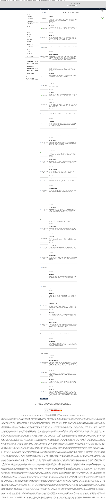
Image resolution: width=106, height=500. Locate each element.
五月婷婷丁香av (83, 436)
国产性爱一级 (69, 484)
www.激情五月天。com (71, 481)
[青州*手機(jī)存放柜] (44, 238)
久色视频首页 (44, 461)
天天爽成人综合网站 (17, 467)
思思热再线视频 (30, 428)
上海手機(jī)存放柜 (51, 379)
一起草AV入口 (15, 492)
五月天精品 (89, 465)
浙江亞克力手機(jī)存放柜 (52, 207)
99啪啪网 (49, 435)
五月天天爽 (49, 467)
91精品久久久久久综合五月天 (46, 430)
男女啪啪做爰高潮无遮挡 (31, 498)
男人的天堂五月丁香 (25, 430)
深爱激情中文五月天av (7, 473)
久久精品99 (68, 427)
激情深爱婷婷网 (31, 431)
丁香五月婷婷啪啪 (28, 432)
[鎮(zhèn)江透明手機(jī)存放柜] (44, 248)
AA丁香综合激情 (22, 455)
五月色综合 (54, 480)
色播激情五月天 (40, 455)
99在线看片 (6, 477)
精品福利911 (80, 435)
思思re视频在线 (15, 485)
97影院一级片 (29, 496)
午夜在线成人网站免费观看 (63, 456)
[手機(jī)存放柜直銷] (44, 286)
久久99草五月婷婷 (102, 428)
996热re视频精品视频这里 (88, 497)
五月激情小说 (39, 422)
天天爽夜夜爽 (82, 476)
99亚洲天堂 (24, 497)
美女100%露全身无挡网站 (30, 472)
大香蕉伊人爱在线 (79, 431)
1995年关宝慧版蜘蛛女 (47, 468)
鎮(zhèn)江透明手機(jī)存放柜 (53, 245)
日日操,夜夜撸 (10, 422)
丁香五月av (41, 443)
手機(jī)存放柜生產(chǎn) (52, 312)
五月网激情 (29, 464)
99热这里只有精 (48, 481)
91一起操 (72, 493)
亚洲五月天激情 (32, 456)
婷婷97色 (73, 457)
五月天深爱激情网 (13, 448)
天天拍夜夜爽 (89, 440)
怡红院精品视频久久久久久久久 (56, 484)
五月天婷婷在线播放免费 (87, 468)
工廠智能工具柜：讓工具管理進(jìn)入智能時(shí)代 (30, 74)
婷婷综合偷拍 (81, 428)
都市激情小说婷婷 (86, 428)
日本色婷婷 (47, 463)
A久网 (87, 444)
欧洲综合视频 (65, 488)
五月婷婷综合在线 (21, 494)
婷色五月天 (34, 436)
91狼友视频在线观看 (60, 490)
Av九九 (39, 489)
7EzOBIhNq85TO (52, 498)
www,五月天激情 (67, 418)
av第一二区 (100, 436)
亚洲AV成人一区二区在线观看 (99, 418)
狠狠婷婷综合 (61, 497)
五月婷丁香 (41, 440)
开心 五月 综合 (9, 496)
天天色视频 (62, 448)
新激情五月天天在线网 (90, 422)
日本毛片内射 (84, 461)
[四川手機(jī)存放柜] (44, 95)
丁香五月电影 (53, 447)
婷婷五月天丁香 (22, 459)
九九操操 (83, 456)
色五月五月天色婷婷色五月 (34, 497)
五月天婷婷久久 (74, 456)
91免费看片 (54, 477)
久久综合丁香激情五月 (31, 481)
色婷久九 (103, 461)
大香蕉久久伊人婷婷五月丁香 (31, 439)
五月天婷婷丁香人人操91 (66, 459)
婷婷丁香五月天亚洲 (85, 435)
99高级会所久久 (75, 465)
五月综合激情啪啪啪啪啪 (18, 488)
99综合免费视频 (14, 481)
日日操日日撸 (8, 489)
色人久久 (78, 418)
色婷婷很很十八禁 (56, 476)
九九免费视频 (36, 473)
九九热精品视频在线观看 (24, 444)
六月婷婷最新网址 (15, 452)
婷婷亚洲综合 (6, 428)
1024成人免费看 (32, 418)
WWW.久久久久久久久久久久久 (89, 434)
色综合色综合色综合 (64, 484)
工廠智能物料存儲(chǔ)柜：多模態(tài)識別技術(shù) (30, 67)
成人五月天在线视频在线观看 (39, 439)
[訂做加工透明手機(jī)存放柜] (44, 114)
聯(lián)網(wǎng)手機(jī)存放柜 (53, 54)
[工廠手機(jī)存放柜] (44, 28)
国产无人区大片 (100, 477)
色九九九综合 (56, 422)
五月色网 (17, 469)
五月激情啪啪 (3, 430)
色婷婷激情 (102, 447)
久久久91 (68, 496)
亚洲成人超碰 (19, 436)
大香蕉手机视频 (9, 432)
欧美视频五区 (100, 481)
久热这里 (92, 469)
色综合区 (22, 447)
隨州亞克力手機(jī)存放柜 (52, 226)
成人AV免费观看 (20, 428)
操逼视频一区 (23, 432)
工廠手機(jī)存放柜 (30, 16)
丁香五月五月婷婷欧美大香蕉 (45, 472)
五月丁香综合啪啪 (64, 496)
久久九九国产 (93, 418)
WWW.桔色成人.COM (42, 498)
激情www (100, 439)
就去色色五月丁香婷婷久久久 (18, 418)
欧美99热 (86, 489)
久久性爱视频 (12, 490)
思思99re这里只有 (62, 472)
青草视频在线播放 (54, 493)
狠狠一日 (55, 440)
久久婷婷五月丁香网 (11, 428)
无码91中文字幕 (36, 490)
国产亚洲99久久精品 (55, 439)
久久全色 (37, 465)
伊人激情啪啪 (10, 419)
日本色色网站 (95, 451)
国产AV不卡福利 (64, 492)
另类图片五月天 (10, 485)
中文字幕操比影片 (51, 497)
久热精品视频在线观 (56, 455)
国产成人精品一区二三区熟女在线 (63, 461)
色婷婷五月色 (22, 427)
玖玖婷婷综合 (86, 465)
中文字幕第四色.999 (62, 476)
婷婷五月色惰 (54, 418)
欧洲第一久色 (38, 476)
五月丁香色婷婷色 (5, 494)
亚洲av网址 (100, 431)
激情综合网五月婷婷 (12, 459)
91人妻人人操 (3, 476)
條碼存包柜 (69, 404)
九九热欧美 (77, 498)
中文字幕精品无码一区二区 (65, 434)
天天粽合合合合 (90, 460)
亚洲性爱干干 (14, 419)
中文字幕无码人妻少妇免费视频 (76, 444)
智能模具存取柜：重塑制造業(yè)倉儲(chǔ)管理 (30, 68)
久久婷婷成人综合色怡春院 (56, 443)
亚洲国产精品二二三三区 (101, 455)
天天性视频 (96, 455)
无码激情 (58, 460)
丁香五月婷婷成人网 (16, 489)
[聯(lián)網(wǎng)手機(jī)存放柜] (44, 57)
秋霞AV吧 (65, 469)
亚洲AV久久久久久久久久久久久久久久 (13, 451)
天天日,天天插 (64, 439)
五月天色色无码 (69, 439)
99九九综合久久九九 (89, 463)
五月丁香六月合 (59, 436)
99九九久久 (50, 469)
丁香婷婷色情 (19, 448)
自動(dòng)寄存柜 (29, 39)
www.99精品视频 (89, 488)
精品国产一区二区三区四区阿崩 (29, 473)
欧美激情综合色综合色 (61, 467)
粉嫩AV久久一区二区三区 (15, 443)
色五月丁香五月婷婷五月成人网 (16, 465)
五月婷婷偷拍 (96, 444)
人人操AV (49, 440)
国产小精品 (53, 469)
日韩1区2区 (59, 468)
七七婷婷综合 (28, 456)
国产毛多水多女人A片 (27, 427)
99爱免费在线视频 (79, 494)
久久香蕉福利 (33, 461)
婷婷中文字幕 (20, 461)
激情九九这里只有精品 (22, 443)
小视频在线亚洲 (13, 472)
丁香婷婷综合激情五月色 (24, 436)
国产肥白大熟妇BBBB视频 (40, 468)
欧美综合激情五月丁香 (14, 493)
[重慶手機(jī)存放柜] (44, 372)
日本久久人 (33, 460)
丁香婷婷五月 (91, 472)
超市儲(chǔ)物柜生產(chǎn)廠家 (53, 360)
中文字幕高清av (4, 468)
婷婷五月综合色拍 (95, 481)
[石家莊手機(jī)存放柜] (44, 353)
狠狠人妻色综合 (35, 484)
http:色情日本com (58, 477)
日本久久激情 (30, 459)
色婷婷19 (54, 465)
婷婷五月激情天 (58, 448)
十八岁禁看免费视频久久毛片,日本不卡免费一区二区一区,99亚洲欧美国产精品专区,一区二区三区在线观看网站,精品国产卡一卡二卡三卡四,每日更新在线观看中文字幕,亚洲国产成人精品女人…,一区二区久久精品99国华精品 (32, 0)
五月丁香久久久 (59, 492)
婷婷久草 (15, 423)
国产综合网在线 (37, 418)
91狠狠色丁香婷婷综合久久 (80, 427)
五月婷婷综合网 (29, 457)
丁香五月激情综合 (14, 461)
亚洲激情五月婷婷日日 (73, 468)
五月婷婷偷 (80, 493)
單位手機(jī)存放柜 (30, 18)
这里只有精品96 (76, 432)
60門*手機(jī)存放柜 (51, 121)
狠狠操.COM (86, 467)
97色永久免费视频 (14, 480)
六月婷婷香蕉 (100, 423)
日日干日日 (23, 481)
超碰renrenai (90, 448)
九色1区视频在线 (71, 434)
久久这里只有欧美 (48, 461)
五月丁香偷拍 (24, 435)
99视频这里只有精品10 (20, 426)
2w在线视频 (100, 490)
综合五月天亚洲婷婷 (9, 481)
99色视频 (52, 440)
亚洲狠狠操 (13, 435)
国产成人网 (80, 430)
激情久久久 (102, 489)
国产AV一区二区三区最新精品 (45, 434)
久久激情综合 (88, 430)
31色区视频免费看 (35, 428)
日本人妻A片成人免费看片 (8, 455)
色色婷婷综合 (4, 496)
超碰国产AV (92, 455)
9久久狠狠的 (24, 439)
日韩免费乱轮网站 (80, 443)
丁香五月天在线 (12, 457)
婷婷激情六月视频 (18, 432)
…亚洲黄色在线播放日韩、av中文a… (42, 435)
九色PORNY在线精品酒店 (75, 430)
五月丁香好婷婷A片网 (73, 472)
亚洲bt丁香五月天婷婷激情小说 (23, 422)
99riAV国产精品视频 (43, 494)
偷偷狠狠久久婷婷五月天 (12, 427)
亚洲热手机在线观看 (73, 427)
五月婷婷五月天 (94, 484)
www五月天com (36, 431)
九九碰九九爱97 (24, 480)
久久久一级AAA (100, 422)
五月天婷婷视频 (6, 459)
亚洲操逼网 (89, 489)
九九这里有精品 (28, 434)
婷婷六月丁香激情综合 (64, 493)
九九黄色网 (50, 465)
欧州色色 (19, 493)
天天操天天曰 (9, 444)
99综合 (49, 432)
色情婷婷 (89, 496)
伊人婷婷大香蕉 (84, 444)
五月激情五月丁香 (29, 452)
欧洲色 (32, 432)
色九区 (68, 456)
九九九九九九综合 (37, 460)
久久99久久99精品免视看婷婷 (50, 485)
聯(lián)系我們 (75, 9)
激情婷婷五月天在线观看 (7, 434)
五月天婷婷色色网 (53, 459)
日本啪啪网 (22, 477)
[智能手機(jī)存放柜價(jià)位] (44, 258)
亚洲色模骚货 (9, 436)
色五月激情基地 (9, 435)
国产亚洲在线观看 (53, 444)
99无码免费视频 (33, 468)
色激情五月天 (29, 447)
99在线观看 (43, 459)
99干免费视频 (95, 476)
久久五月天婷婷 (37, 440)
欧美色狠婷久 (68, 472)
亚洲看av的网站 (17, 459)
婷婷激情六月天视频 (99, 459)
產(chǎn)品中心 (42, 9)
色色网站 (54, 434)
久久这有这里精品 (84, 419)
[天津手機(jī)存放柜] (44, 391)
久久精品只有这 (88, 459)
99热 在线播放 (45, 455)
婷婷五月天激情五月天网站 (59, 427)
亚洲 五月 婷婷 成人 (19, 419)
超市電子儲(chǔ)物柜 (30, 44)
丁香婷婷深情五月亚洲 (36, 480)
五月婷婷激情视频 (46, 492)
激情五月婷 (25, 490)
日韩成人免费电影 (11, 467)
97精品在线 (30, 436)
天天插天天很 (94, 439)
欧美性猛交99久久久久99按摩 (46, 484)
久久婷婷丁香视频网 (21, 485)
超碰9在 (100, 464)
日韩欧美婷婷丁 (17, 473)
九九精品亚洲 (76, 490)
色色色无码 (65, 481)
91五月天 (86, 480)
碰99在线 (76, 422)
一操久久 (72, 455)
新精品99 (29, 440)
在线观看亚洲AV (88, 492)
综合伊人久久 (73, 422)
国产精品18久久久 (36, 443)
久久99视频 (29, 423)
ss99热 (47, 448)
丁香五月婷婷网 (67, 468)
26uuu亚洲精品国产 (64, 422)
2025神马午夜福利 (50, 490)
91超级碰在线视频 (67, 448)
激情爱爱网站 (18, 472)
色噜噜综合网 (18, 455)
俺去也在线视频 (76, 428)
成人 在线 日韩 (52, 494)
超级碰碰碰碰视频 (101, 444)
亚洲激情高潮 (43, 463)
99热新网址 (36, 472)
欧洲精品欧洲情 (41, 444)
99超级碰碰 (13, 473)
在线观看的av (41, 419)
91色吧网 (45, 489)
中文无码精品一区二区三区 (81, 455)
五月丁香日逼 (96, 431)
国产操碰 (74, 419)
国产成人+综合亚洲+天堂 (29, 443)
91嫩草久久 (33, 440)
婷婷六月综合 (18, 476)
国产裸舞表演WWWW (45, 497)
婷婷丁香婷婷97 (24, 464)
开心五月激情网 (4, 465)
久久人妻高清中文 (31, 469)
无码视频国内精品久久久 (43, 490)
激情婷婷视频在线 (20, 492)
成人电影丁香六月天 (5, 480)
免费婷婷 (50, 493)
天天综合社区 (6, 422)
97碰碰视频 (103, 456)
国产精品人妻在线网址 (41, 423)
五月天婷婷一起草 (27, 489)
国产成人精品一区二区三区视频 (43, 477)
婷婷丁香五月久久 (22, 489)
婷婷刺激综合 (13, 444)
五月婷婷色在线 (96, 422)
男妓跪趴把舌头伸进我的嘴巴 (49, 457)
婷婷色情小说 (86, 418)
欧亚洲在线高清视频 (73, 476)
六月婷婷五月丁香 (62, 455)
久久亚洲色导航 (90, 451)
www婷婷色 (75, 448)
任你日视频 (51, 492)
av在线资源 (62, 447)
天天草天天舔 (47, 498)
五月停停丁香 (84, 457)
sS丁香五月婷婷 (29, 494)
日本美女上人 (91, 493)
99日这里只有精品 (55, 452)
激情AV (76, 435)
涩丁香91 (8, 484)
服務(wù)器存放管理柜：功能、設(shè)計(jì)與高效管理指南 (30, 70)
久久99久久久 (57, 489)
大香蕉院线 (76, 497)
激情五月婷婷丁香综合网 (69, 465)
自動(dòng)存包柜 (29, 36)
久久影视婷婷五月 (41, 452)
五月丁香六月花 (95, 494)
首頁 (68, 12)
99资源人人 (31, 484)
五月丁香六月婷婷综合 (37, 485)
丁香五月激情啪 (8, 493)
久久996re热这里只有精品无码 (54, 456)
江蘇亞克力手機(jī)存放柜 (52, 159)
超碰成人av (85, 476)
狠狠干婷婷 (87, 485)
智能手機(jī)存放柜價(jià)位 (52, 255)
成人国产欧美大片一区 (12, 497)
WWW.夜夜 (93, 419)
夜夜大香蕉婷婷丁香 (96, 480)
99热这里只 (30, 422)
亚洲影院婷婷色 (76, 434)
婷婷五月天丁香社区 (33, 467)
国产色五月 (40, 465)
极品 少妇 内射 (62, 480)
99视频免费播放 (6, 463)
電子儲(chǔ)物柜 (29, 41)
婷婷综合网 (13, 432)
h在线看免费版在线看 (77, 459)
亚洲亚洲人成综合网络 (30, 490)
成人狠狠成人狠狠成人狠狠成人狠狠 (22, 423)
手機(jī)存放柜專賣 (51, 274)
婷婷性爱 (44, 431)
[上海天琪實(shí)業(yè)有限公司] (45, 3)
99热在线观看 (71, 443)
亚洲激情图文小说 (79, 488)
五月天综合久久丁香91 (48, 488)
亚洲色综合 (79, 477)
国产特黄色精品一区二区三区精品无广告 (85, 469)
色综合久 (70, 494)
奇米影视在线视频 (17, 496)
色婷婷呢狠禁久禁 (72, 435)
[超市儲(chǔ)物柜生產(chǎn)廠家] (44, 363)
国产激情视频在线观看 (24, 493)
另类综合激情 (36, 492)
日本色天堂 (13, 496)
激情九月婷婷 (60, 439)
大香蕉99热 (98, 447)
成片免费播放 (61, 488)
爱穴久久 (98, 439)
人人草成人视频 (70, 419)
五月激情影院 (12, 456)
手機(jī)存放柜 (29, 14)
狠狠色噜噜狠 (69, 432)
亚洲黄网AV (34, 459)
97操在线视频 (68, 464)
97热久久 (22, 460)
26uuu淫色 (36, 498)
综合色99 (41, 496)
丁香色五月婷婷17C (70, 492)
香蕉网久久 (18, 460)
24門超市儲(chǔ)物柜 (30, 46)
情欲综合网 (95, 469)
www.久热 (46, 469)
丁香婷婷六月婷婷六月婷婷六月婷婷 (94, 428)
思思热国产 (84, 422)
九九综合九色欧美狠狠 (34, 423)
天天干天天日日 (4, 436)
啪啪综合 (45, 439)
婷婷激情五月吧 (5, 419)
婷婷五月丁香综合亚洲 (100, 440)
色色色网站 (9, 480)
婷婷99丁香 (61, 464)
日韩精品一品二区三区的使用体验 (40, 469)
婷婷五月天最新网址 (55, 468)
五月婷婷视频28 (17, 444)
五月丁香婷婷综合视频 (55, 423)
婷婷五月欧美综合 (97, 426)
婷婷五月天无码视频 (27, 477)
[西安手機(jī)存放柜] (44, 85)
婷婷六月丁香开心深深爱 (63, 460)
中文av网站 (22, 448)
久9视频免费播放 (94, 448)
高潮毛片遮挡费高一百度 (90, 431)
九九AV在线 (25, 460)
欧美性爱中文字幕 (65, 419)
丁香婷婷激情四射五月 (56, 463)
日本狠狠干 (65, 447)
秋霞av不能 (95, 434)
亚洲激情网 (14, 477)
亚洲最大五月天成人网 (18, 456)
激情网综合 (32, 477)
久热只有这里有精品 (94, 430)
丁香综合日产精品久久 (70, 451)
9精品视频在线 (73, 498)
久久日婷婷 (98, 467)
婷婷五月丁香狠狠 (34, 457)
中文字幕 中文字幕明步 (4, 451)
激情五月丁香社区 (80, 490)
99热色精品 (26, 448)
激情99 (52, 476)
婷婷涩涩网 (22, 496)
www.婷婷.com (96, 423)
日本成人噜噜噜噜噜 (33, 476)
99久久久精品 (46, 440)
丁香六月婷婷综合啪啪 (74, 477)
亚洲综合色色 (45, 464)
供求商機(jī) (55, 9)
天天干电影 (81, 418)
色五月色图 (29, 460)
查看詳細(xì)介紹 (51, 22)
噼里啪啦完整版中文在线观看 (65, 435)
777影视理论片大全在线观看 (6, 431)
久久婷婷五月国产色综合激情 (57, 419)
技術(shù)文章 (62, 9)
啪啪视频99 (20, 457)
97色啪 (95, 447)
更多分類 (28, 26)
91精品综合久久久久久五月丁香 (79, 426)
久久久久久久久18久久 (96, 452)
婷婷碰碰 (65, 490)
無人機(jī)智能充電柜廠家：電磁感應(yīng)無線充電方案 (30, 63)
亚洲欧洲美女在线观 (57, 494)
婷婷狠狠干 (49, 464)
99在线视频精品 (82, 439)
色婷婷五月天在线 (4, 443)
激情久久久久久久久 (64, 440)
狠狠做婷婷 (101, 488)
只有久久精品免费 (67, 455)
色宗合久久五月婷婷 (31, 485)
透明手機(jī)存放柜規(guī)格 (53, 188)
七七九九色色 (69, 477)
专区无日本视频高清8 (37, 447)
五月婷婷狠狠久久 (28, 461)
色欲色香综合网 (81, 465)
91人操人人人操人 (58, 465)
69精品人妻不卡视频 (47, 444)
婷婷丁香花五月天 (14, 431)
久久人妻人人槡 (21, 452)
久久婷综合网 (79, 448)
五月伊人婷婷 (87, 464)
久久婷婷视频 (24, 457)
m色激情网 (69, 422)
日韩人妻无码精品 (96, 472)
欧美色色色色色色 (22, 451)
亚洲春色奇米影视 (91, 467)
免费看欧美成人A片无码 (47, 447)
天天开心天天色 (72, 426)
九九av (44, 443)
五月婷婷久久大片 (42, 456)
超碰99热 (93, 435)
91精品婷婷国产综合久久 (60, 444)
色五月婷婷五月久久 (79, 419)
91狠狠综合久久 (23, 468)
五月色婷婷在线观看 (38, 461)
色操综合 (60, 423)
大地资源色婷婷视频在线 (31, 493)
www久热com (61, 430)
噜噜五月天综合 (87, 455)
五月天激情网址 (83, 485)
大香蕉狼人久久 (100, 476)
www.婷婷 (59, 496)
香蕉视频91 (46, 432)
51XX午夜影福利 (29, 480)
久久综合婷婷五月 (50, 455)
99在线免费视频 (14, 460)
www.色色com (7, 476)
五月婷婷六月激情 (98, 419)
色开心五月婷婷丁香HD (17, 430)
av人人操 (25, 494)
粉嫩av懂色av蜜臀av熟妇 (33, 451)
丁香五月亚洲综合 (6, 497)
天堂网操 (39, 472)
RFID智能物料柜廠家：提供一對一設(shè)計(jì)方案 (30, 61)
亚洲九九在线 (95, 460)
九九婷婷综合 (66, 444)
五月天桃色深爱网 (47, 428)
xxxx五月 (52, 481)
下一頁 (42, 398)
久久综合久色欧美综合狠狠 (46, 422)
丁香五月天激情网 (65, 497)
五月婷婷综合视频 (48, 459)
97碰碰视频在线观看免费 (86, 481)
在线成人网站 (65, 457)
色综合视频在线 (4, 432)
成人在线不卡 (28, 497)
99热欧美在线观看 (61, 481)
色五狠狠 (63, 485)
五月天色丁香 (36, 419)
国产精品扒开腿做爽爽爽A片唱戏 (94, 464)
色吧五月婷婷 (40, 473)
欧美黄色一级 (79, 472)
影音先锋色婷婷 (48, 460)
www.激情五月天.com (63, 432)
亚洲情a (11, 489)
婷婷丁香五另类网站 (14, 434)
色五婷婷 (67, 443)
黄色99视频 (94, 457)
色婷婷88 (20, 431)
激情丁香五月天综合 (22, 469)
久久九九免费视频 (33, 434)
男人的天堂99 (99, 430)
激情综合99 (33, 448)
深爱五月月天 (49, 439)
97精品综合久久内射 (34, 435)
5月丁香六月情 (64, 423)
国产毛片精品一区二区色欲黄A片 (38, 427)
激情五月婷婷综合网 (62, 452)
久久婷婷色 (92, 496)
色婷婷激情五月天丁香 (68, 467)
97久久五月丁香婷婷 (15, 468)
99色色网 (25, 452)
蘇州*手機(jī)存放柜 (51, 102)
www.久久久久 (39, 434)
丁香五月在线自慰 (53, 460)
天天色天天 (84, 494)
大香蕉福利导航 (94, 488)
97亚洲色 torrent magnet (28, 465)
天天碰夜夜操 (22, 473)
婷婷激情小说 (49, 426)
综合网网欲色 (69, 457)
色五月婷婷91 (81, 422)
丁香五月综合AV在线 (50, 419)
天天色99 (24, 418)
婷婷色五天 (80, 452)
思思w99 (95, 467)
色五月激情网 (10, 477)
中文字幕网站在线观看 (27, 426)
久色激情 (79, 464)
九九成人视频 (34, 465)
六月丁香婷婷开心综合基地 (93, 477)
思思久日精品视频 (3, 456)
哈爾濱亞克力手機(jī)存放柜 (53, 217)
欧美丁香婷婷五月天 (19, 435)
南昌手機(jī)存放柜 (51, 73)
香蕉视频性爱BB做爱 (74, 418)
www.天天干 (27, 469)
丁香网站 (22, 465)
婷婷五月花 (47, 456)
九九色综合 (54, 492)
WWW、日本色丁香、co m (5, 452)
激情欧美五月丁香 (57, 472)
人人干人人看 (64, 465)
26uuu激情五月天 (59, 418)
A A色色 (89, 418)
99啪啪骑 (26, 481)
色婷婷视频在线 (9, 468)
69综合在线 (24, 419)
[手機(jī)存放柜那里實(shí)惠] (44, 325)
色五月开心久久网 (94, 465)
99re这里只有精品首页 (34, 426)
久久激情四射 (48, 427)
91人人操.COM (75, 436)
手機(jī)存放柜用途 (51, 293)
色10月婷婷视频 (37, 456)
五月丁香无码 (52, 472)
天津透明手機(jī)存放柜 (52, 150)
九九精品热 (32, 419)
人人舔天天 (84, 463)
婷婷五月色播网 (90, 480)
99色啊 (13, 430)
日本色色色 (72, 463)
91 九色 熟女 (70, 473)
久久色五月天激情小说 (85, 493)
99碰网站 (87, 477)
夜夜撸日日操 (30, 463)
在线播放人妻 (76, 463)
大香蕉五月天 (84, 488)
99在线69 (2, 427)
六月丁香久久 (61, 469)
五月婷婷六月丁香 (54, 430)
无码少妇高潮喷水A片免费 (97, 493)
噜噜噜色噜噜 (76, 464)
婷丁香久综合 (20, 434)
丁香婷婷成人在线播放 (35, 444)
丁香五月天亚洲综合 (38, 493)
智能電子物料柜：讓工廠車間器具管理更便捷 (30, 72)
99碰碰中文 (70, 444)
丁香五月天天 (22, 440)
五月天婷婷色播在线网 (58, 473)
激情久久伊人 (55, 490)
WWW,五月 (58, 493)
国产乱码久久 (43, 488)
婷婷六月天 (100, 480)
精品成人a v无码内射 (66, 494)
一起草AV (4, 481)
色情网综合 (4, 444)
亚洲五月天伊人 (88, 447)
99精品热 (25, 447)
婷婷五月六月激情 (67, 463)
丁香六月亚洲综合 (13, 464)
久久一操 (92, 447)
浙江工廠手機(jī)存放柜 (52, 178)
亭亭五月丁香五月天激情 (16, 447)
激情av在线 (99, 434)
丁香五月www (72, 428)
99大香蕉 (70, 480)
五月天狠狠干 (90, 419)
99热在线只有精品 (80, 451)
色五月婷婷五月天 (21, 484)
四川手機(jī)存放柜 (51, 92)
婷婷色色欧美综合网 (80, 468)
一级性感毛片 (57, 485)
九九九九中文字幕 (44, 467)
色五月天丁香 (5, 435)
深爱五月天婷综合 (89, 457)
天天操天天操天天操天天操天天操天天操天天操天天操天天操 (77, 447)
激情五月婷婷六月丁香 (100, 460)
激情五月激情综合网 (25, 431)
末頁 (46, 398)
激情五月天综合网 (90, 476)
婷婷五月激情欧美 (69, 469)
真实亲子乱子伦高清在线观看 (65, 428)
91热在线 (59, 422)
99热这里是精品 (38, 467)
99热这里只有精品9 (94, 440)
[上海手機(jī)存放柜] (44, 382)
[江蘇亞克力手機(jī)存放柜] (44, 162)
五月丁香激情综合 (16, 490)
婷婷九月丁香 (42, 432)
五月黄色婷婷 (97, 435)
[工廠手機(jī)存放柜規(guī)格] (44, 172)
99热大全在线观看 (91, 444)
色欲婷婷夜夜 (6, 427)
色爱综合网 (16, 428)
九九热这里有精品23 (85, 448)
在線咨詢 (68, 9)
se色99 (32, 427)
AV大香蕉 (98, 488)
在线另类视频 (52, 436)
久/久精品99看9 (57, 447)
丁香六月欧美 (51, 496)
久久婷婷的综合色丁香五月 (63, 489)
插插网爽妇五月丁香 (95, 490)
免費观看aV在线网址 (55, 488)
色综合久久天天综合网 (90, 423)
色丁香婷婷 (82, 459)
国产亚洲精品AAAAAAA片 (96, 463)
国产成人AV (71, 459)
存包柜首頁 (29, 9)
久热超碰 (44, 427)
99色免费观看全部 (81, 497)
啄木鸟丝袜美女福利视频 (51, 448)
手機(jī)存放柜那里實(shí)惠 (53, 322)
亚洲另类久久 (24, 434)
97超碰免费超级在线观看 (94, 436)
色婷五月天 (56, 461)
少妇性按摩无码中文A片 (46, 473)
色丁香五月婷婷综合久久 (88, 439)
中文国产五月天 (55, 496)
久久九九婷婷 (93, 468)
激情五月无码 (102, 427)
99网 (69, 426)
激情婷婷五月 (5, 472)
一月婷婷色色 (43, 451)
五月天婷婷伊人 (98, 457)
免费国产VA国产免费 (62, 431)
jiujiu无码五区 (11, 494)
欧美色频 (19, 468)
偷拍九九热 (23, 461)
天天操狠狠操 (46, 452)
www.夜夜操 (5, 492)
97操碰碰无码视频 (9, 461)
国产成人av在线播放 (37, 432)
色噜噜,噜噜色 (85, 460)
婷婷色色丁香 (13, 488)
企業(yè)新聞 (48, 9)
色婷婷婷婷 (82, 464)
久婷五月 (52, 434)
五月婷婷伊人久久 (40, 492)
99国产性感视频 (47, 436)
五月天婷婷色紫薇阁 (65, 473)
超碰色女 (64, 427)
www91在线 (52, 422)
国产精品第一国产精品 (64, 426)
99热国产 (32, 447)
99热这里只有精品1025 (78, 481)
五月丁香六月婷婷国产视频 (88, 427)
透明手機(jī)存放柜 (30, 23)
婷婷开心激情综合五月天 (75, 467)
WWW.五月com (69, 485)
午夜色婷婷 (50, 463)
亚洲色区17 (8, 426)
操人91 (8, 492)
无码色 (91, 443)
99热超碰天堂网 (64, 477)
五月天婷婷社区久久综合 (9, 423)
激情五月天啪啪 (58, 428)
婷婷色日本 (2, 473)
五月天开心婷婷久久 (14, 426)
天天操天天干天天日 (49, 431)
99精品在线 (9, 443)
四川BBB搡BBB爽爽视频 (75, 423)
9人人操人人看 (78, 473)
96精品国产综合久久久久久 (101, 451)
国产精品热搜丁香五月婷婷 (35, 496)
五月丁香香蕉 (8, 488)
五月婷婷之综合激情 (70, 436)
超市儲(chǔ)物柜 (77, 3)
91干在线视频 (76, 493)
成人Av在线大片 (57, 432)
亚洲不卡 (101, 494)
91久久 (58, 430)
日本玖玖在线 (18, 477)
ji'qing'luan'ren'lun (75, 492)
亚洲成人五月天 (90, 452)
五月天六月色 (34, 494)
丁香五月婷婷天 (27, 451)
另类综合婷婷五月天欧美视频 (7, 440)
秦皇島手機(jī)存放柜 (52, 341)
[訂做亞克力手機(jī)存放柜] (44, 143)
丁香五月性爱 (52, 427)
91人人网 (73, 473)
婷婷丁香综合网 (81, 484)
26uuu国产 (75, 455)
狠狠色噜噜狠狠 (19, 480)
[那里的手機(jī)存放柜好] (44, 334)
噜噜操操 (53, 461)
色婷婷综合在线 (81, 434)
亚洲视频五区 (80, 463)
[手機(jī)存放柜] (44, 18)
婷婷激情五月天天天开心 (8, 460)
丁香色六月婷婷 (88, 436)
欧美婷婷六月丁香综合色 (75, 439)
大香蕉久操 (97, 468)
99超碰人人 (67, 431)
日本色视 (69, 493)
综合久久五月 (82, 480)
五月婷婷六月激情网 (98, 456)
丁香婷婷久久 (28, 435)
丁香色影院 (86, 426)
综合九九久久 (72, 496)
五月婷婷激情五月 (70, 488)
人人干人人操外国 (85, 452)
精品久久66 (90, 435)
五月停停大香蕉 (83, 477)
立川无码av (28, 476)
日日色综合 (92, 492)
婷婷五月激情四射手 (48, 443)
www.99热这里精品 (56, 457)
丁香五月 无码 (100, 473)
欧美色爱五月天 (52, 473)
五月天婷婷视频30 (12, 469)
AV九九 (18, 431)
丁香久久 (25, 496)
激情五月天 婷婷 (58, 426)
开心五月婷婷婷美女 (87, 443)
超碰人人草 (11, 492)
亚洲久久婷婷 (50, 477)
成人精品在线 (44, 493)
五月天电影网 (93, 459)
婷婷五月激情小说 (38, 459)
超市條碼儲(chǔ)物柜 (30, 49)
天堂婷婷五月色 (44, 426)
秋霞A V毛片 (73, 485)
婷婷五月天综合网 (13, 436)
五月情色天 (98, 465)
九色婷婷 (42, 447)
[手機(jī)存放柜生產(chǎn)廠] (44, 306)
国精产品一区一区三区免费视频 (80, 489)
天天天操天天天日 (48, 451)
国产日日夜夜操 (4, 484)
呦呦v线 (64, 464)
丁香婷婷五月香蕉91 (97, 492)
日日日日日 (71, 448)
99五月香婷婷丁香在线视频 (6, 469)
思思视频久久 (67, 452)
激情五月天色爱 (26, 484)
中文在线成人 (11, 452)
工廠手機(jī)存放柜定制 (52, 35)
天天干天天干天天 (33, 464)
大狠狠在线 (61, 457)
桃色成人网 (38, 494)
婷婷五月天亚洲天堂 (75, 469)
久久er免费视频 (16, 484)
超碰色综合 (63, 468)
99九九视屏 (27, 418)
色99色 (48, 496)
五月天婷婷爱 (93, 456)
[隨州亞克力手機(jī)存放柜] (44, 229)
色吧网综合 (57, 480)
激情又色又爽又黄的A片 (72, 431)
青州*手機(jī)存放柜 (51, 236)
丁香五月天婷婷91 (89, 473)
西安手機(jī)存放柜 (51, 83)
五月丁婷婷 (9, 448)
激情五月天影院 (34, 422)
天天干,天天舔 (40, 484)
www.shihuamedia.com (64, 403)
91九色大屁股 (67, 476)
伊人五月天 (73, 480)
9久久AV (26, 459)
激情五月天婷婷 (49, 418)
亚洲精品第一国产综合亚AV (40, 436)
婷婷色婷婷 (98, 484)
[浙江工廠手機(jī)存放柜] (44, 181)
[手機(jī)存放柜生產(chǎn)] (44, 315)
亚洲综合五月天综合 (99, 432)
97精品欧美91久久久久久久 (8, 439)
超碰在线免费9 (74, 494)
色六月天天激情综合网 (76, 440)
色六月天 (70, 456)
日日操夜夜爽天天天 (5, 467)
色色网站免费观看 (102, 452)
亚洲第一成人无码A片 (83, 440)
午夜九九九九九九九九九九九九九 (17, 439)
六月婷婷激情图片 (68, 423)
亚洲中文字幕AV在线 (40, 464)
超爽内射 (55, 436)
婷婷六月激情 (65, 451)
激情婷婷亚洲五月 (52, 428)
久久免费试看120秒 (95, 473)
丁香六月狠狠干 (84, 431)
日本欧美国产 (57, 497)
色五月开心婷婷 (102, 426)
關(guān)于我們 (35, 9)
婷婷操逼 (85, 423)
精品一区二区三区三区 (70, 490)
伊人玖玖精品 (52, 432)
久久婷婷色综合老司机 (54, 467)
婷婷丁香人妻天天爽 (55, 431)
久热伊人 (98, 494)
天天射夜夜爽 (81, 423)
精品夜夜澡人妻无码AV (54, 451)
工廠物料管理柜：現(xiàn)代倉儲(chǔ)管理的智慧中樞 (30, 65)
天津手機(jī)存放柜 (51, 389)
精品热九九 (63, 498)
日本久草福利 (52, 489)
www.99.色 (93, 426)
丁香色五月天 (11, 447)
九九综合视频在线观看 (48, 480)
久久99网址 (42, 489)
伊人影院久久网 (35, 463)
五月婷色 (68, 460)
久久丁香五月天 (75, 443)
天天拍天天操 (41, 431)
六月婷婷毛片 (28, 419)
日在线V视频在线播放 (29, 455)
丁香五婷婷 (59, 440)
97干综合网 (8, 456)
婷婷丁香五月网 (64, 436)
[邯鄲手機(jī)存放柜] (44, 267)
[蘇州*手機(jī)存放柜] (44, 104)
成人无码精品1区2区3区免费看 (83, 432)
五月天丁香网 (56, 481)
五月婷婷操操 (86, 451)
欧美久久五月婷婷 (62, 443)
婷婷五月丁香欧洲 (70, 440)
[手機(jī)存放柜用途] (44, 296)
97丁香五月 (45, 419)
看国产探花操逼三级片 (82, 492)
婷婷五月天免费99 (71, 497)
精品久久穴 (39, 451)
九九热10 (38, 457)
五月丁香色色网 (44, 418)
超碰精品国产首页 (59, 459)
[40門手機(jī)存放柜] (44, 47)
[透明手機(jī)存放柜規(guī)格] (44, 191)
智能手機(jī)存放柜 (30, 21)
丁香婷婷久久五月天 (79, 461)
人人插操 (29, 448)
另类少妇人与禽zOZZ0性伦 (55, 464)
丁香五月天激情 (58, 435)
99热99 (10, 463)
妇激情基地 (44, 496)
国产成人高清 (36, 477)
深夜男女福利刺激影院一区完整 (25, 467)
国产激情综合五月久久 (8, 430)
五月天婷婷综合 (25, 428)
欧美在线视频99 (62, 463)
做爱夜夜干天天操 (80, 460)
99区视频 (89, 426)
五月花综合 (76, 451)
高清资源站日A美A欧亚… (95, 497)
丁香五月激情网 (3, 418)
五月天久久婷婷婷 (43, 481)
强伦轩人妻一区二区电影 (92, 432)
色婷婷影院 (25, 485)
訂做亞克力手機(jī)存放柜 (52, 140)
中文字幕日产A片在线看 (96, 427)
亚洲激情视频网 (78, 485)
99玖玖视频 (34, 430)
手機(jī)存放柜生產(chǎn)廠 (53, 303)
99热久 (60, 485)
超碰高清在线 (43, 476)
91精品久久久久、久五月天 (88, 484)
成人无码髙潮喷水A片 (5, 447)
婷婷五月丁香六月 (7, 464)
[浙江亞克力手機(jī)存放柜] (44, 210)
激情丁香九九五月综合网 (24, 463)
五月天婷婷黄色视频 (19, 497)
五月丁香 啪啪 (54, 426)
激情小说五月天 (43, 485)
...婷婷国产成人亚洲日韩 (73, 460)
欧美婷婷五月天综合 (16, 422)
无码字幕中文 (51, 452)
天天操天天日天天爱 (89, 461)
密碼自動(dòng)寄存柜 (30, 56)
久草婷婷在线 (40, 426)
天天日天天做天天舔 (23, 476)
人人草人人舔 (21, 490)
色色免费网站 (24, 456)
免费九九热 (16, 457)
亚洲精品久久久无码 (46, 465)
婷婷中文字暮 (42, 457)
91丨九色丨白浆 (9, 465)
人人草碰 (79, 436)
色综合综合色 (54, 435)
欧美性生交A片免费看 (84, 496)
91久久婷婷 (99, 489)
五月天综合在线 (76, 452)
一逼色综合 (39, 463)
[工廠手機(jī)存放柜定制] (44, 38)
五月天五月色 (18, 463)
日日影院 (63, 418)
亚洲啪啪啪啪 (30, 430)
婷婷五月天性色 (37, 481)
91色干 (41, 418)
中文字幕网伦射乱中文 (72, 461)
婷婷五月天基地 (28, 468)
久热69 (91, 481)
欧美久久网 (17, 427)
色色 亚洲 (86, 456)
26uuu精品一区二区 (39, 430)
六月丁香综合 (30, 444)
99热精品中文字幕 (48, 476)
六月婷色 (48, 489)
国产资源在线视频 (43, 460)
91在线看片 (40, 497)
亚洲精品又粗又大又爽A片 (85, 472)
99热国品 (89, 456)
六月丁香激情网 (100, 448)
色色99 (5, 426)
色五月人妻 (84, 430)
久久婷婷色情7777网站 (67, 430)
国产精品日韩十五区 (48, 423)
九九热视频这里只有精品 (96, 443)
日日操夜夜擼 (26, 440)
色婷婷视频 (14, 455)
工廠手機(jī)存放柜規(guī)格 (53, 169)
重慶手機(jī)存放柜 (51, 370)
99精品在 (48, 494)
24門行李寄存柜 (29, 51)
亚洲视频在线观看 (42, 480)
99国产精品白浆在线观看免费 (5, 457)
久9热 (61, 494)
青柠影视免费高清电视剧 (15, 440)
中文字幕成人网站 (35, 455)
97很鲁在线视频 (81, 467)
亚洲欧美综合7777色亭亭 (71, 489)
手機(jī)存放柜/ (73, 3)
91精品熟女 (77, 476)
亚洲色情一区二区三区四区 (10, 418)
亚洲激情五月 (66, 480)
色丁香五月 (95, 496)
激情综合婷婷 (103, 469)
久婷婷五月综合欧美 (13, 476)
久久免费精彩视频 (41, 428)
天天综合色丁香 (5, 485)
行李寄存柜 (28, 32)
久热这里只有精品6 (102, 472)
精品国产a (72, 432)
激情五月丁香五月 (68, 498)
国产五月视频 (58, 434)
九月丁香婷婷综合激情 (75, 484)
